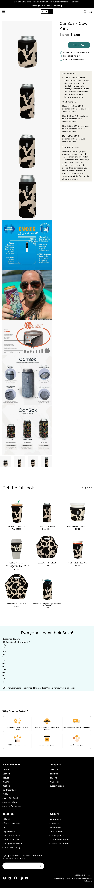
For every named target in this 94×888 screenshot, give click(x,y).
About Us (53, 769)
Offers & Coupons (11, 823)
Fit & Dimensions (69, 102)
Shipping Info (8, 831)
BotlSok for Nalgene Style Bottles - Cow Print (47, 604)
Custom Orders (56, 786)
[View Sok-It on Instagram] (4, 878)
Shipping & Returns (70, 147)
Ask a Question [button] (68, 688)
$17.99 (77, 566)
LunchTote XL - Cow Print (16, 603)
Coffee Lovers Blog (11, 847)
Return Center (56, 831)
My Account (55, 819)
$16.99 (47, 608)
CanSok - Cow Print (47, 526)
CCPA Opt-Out (56, 835)
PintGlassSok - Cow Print (78, 563)
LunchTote (7, 781)
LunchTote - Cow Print (47, 563)
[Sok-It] (47, 11)
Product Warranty (11, 835)
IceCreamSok (9, 790)
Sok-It (82, 875)
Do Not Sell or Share (59, 839)
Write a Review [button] (53, 688)
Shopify (88, 875)
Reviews (53, 777)
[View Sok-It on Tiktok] (10, 878)
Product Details (69, 73)
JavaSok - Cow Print (16, 526)
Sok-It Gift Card (10, 798)
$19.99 (47, 566)
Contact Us (54, 823)
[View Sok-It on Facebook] (15, 878)
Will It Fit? (7, 819)
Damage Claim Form (12, 843)
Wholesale (54, 781)
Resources (8, 814)
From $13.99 (47, 529)
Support (54, 814)
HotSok (5, 777)
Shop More (87, 487)
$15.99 (77, 529)
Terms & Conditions (73, 879)
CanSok (6, 773)
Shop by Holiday (10, 802)
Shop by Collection (11, 806)
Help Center (55, 827)
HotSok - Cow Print (16, 563)
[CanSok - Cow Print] (5, 461)
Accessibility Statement (87, 880)
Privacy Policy (59, 879)
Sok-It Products (11, 764)
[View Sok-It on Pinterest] (21, 878)
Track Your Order (10, 839)
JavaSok (6, 769)
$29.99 (16, 606)
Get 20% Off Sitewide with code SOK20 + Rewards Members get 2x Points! (47, 2)
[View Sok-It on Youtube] (27, 878)
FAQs (4, 827)
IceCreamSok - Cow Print (77, 526)
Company (55, 764)
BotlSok (6, 786)
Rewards (53, 773)
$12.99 (16, 570)
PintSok (6, 794)
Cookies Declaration (59, 843)
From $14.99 (16, 529)
